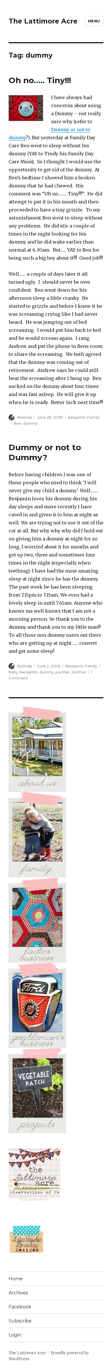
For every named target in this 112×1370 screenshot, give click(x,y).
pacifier (62, 672)
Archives (18, 1292)
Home (16, 1278)
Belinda (25, 417)
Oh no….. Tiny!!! (40, 80)
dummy (30, 423)
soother (79, 672)
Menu (94, 21)
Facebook (20, 1307)
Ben (18, 423)
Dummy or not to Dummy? (45, 452)
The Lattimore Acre (43, 21)
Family (93, 417)
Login (15, 1335)
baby (13, 672)
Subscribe (20, 1321)
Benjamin (77, 417)
